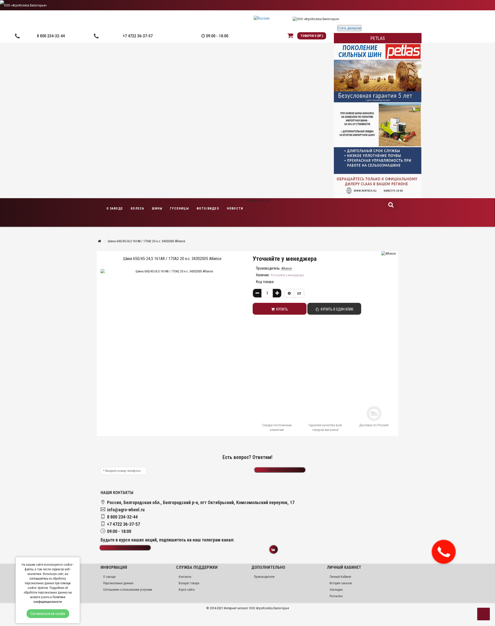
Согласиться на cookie (47, 614)
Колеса (137, 208)
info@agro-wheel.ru (126, 509)
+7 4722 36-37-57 (138, 36)
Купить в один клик (336, 309)
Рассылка (336, 596)
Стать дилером (349, 28)
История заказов (340, 583)
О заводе (114, 208)
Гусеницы (179, 208)
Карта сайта (187, 589)
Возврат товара (189, 583)
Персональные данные (118, 583)
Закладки (336, 589)
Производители (264, 577)
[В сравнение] (299, 293)
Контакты (185, 577)
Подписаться (125, 547)
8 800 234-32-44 (51, 36)
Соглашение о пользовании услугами (127, 589)
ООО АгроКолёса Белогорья (269, 608)
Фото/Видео (207, 208)
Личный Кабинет (340, 577)
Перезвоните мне (280, 470)
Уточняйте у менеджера (285, 258)
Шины (157, 208)
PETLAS (377, 38)
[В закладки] (289, 293)
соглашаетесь (38, 578)
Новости (235, 208)
